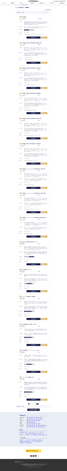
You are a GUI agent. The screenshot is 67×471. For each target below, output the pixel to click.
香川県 (41, 425)
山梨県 (36, 420)
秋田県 (32, 417)
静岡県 (30, 422)
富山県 (30, 420)
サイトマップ (38, 465)
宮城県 (36, 417)
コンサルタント (26, 433)
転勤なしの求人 (22, 441)
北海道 (27, 417)
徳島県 (39, 425)
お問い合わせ (42, 465)
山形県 (39, 417)
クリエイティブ (22, 433)
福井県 (34, 420)
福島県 (41, 417)
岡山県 (32, 425)
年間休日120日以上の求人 (39, 441)
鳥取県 (27, 425)
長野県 (39, 420)
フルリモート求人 (32, 441)
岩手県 (34, 417)
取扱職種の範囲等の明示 (32, 465)
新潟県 (27, 420)
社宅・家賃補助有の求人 (29, 442)
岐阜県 (27, 422)
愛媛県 (43, 425)
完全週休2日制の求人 (22, 442)
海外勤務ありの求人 (27, 441)
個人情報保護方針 (25, 465)
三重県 (34, 422)
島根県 (30, 425)
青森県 (30, 417)
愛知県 (32, 422)
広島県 (34, 425)
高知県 (45, 425)
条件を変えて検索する (33, 409)
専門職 (30, 433)
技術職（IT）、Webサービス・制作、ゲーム (37, 433)
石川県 (32, 420)
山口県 (36, 425)
